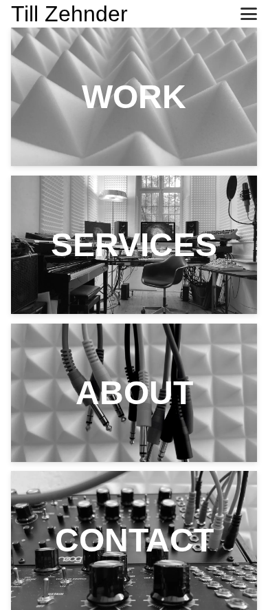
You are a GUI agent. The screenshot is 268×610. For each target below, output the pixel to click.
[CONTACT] (134, 540)
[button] (249, 14)
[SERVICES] (134, 245)
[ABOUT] (134, 393)
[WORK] (134, 97)
